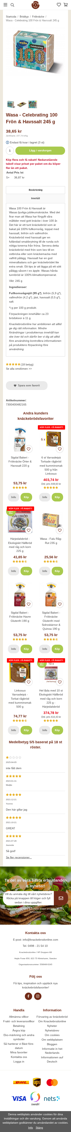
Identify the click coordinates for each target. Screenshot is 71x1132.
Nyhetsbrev (52, 1030)
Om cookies (52, 1035)
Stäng (39, 1127)
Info (13, 497)
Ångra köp (18, 1030)
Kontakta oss (19, 1057)
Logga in (18, 1061)
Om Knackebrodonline (52, 1021)
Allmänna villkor (19, 1016)
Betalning (19, 1025)
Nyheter (52, 1025)
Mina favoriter (18, 1052)
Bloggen (52, 1044)
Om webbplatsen (52, 1039)
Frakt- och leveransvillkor (19, 1021)
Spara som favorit (28, 385)
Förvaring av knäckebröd (52, 1016)
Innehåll (35, 198)
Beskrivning (35, 190)
